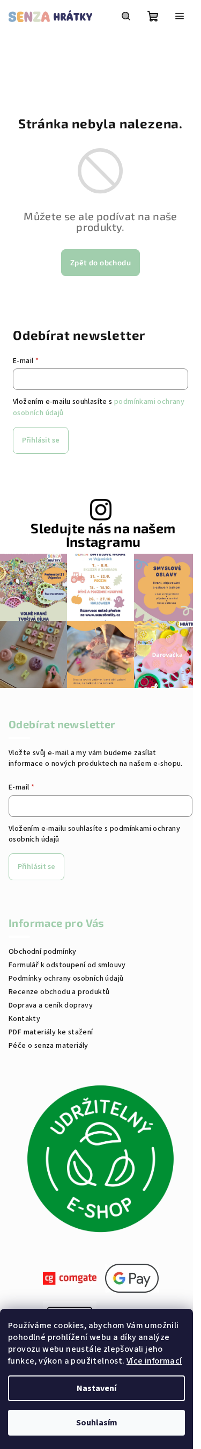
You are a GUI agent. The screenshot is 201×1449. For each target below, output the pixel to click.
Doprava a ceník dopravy (51, 1005)
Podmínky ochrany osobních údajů (66, 978)
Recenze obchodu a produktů (59, 992)
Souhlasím (96, 1423)
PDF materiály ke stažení (51, 1032)
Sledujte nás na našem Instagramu (103, 534)
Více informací (154, 1361)
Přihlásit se (40, 440)
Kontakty (24, 1018)
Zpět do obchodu (100, 262)
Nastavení (96, 1388)
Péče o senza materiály (48, 1045)
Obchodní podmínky (43, 951)
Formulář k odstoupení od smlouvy (67, 965)
